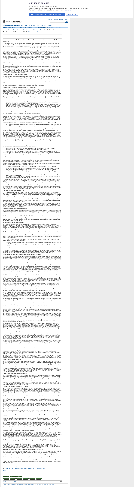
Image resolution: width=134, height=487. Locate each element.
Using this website (31, 484)
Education (50, 25)
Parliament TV (52, 27)
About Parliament (32, 25)
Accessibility (50, 19)
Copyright (36, 484)
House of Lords (15, 27)
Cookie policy (46, 484)
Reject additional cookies (56, 14)
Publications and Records (12, 29)
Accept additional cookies (38, 14)
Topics (60, 27)
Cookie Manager (51, 484)
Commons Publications (21, 29)
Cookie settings (71, 14)
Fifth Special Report (33, 31)
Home (4, 25)
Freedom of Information (20, 484)
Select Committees (29, 29)
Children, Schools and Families (38, 29)
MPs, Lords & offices (22, 25)
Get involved (40, 25)
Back (45, 466)
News (57, 27)
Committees (35, 27)
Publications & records (43, 27)
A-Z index (4, 484)
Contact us (66, 19)
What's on (22, 27)
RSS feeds (61, 19)
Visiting (45, 25)
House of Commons (7, 27)
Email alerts (56, 19)
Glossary (8, 484)
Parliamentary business (12, 25)
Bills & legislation (28, 27)
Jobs (26, 484)
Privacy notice (41, 484)
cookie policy (67, 10)
